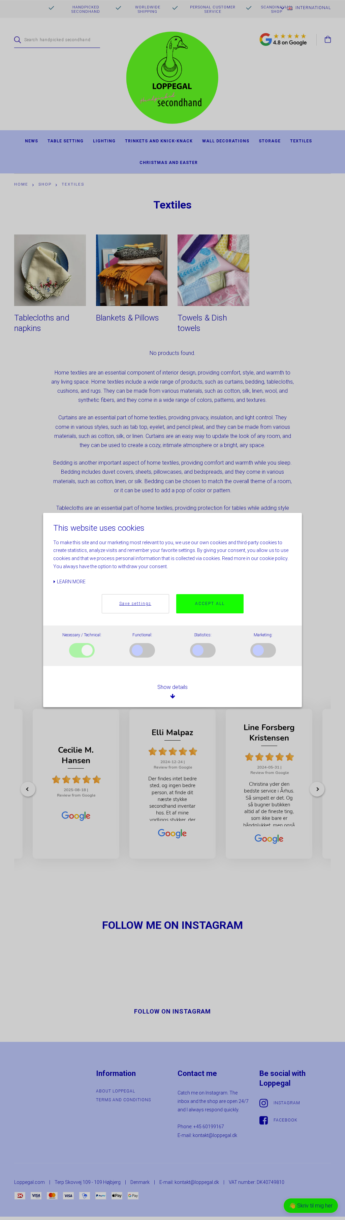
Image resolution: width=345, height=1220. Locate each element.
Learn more (71, 581)
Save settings (135, 603)
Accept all (210, 603)
